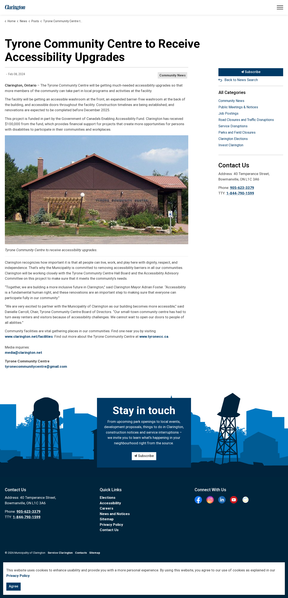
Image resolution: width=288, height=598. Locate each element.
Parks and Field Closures (237, 132)
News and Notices (115, 514)
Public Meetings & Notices (238, 107)
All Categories (232, 92)
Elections (107, 497)
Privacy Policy (111, 524)
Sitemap (107, 519)
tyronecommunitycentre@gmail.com (36, 366)
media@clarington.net (23, 352)
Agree (13, 586)
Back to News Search (241, 80)
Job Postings (228, 113)
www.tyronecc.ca (153, 336)
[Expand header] (280, 7)
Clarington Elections (233, 139)
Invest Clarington (230, 145)
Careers (106, 508)
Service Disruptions (233, 126)
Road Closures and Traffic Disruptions (246, 120)
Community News (172, 75)
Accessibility (110, 503)
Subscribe (252, 72)
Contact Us (109, 530)
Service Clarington (60, 552)
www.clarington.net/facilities (29, 336)
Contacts (81, 552)
